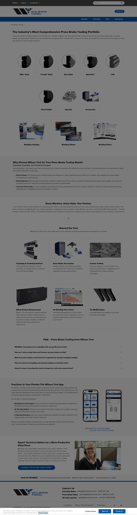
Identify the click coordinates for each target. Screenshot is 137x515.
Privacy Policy (43, 513)
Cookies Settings (90, 511)
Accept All (119, 511)
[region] (68, 511)
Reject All (105, 511)
